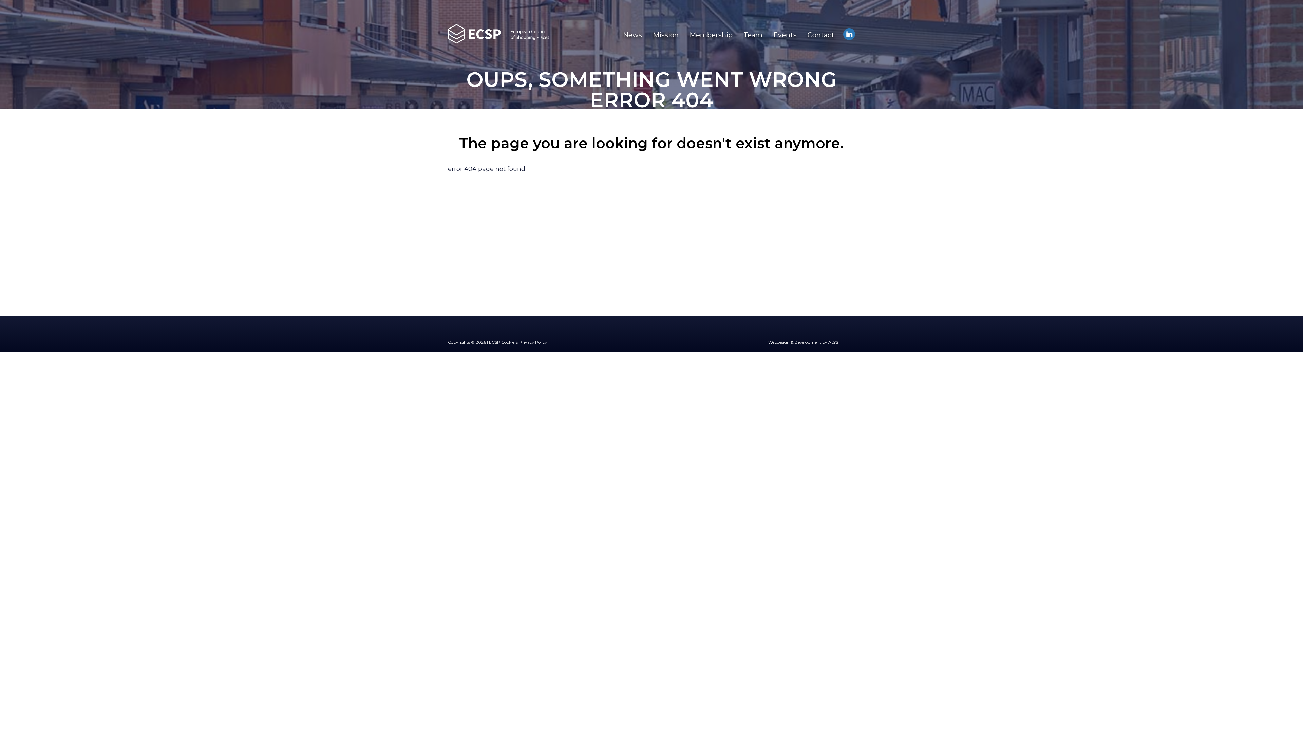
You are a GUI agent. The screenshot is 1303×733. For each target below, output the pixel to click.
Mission (666, 35)
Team (752, 35)
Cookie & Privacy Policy (524, 342)
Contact (821, 35)
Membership (711, 35)
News (632, 35)
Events (785, 35)
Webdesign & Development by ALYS (803, 342)
